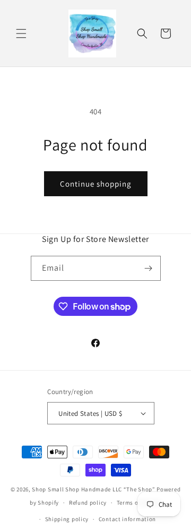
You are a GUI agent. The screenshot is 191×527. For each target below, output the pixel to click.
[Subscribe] (148, 268)
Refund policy (88, 502)
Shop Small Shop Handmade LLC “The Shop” (93, 489)
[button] (21, 33)
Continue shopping (96, 184)
